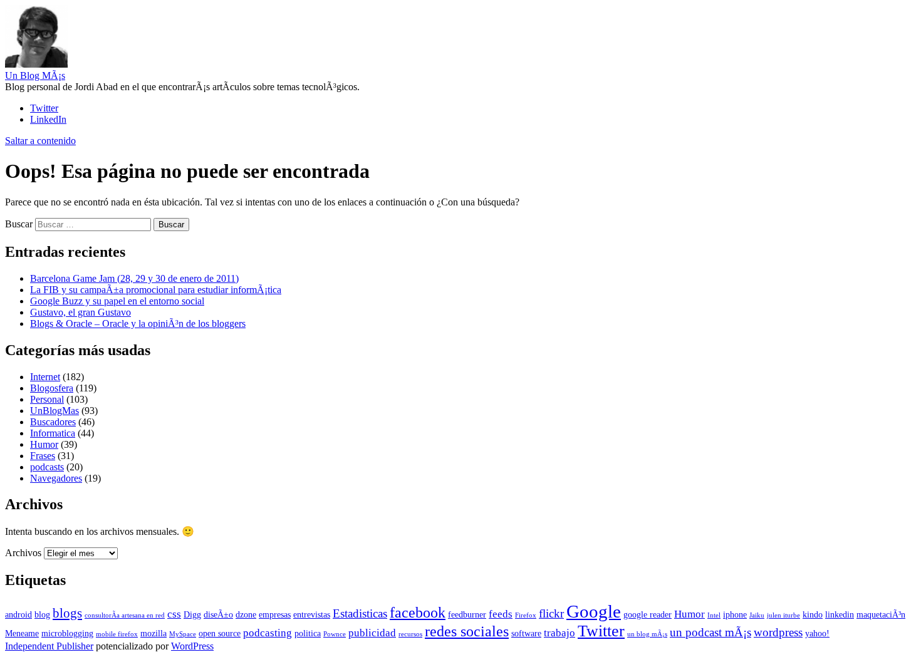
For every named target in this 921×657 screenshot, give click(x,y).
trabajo (559, 633)
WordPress (192, 646)
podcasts (47, 467)
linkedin (839, 614)
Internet (45, 376)
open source (220, 633)
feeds (501, 614)
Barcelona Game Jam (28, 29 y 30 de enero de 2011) (134, 278)
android (18, 614)
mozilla (153, 633)
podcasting (267, 633)
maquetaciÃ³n (880, 614)
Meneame (22, 633)
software (526, 633)
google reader (647, 614)
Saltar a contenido (40, 140)
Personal (47, 399)
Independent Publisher (49, 646)
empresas (275, 614)
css (174, 614)
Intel (714, 615)
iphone (735, 614)
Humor (44, 444)
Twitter (601, 631)
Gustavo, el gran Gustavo (80, 312)
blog (42, 614)
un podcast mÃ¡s (710, 632)
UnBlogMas (54, 410)
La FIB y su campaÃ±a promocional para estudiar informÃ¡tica (155, 289)
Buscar (19, 224)
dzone (246, 614)
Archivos (23, 552)
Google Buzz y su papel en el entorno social (117, 301)
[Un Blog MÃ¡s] (36, 64)
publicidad (372, 633)
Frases (42, 455)
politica (307, 633)
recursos (410, 634)
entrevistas (311, 614)
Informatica (52, 433)
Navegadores (56, 478)
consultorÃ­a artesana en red (125, 615)
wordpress (778, 632)
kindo (813, 614)
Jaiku (756, 615)
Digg (192, 614)
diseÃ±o (218, 614)
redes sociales (467, 631)
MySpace (182, 634)
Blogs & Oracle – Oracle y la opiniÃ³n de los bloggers (138, 323)
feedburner (467, 614)
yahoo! (817, 633)
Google (593, 611)
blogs (67, 613)
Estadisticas (360, 613)
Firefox (525, 615)
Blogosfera (51, 388)
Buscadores (53, 421)
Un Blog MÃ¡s (35, 75)
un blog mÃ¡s (647, 634)
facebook (417, 612)
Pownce (334, 634)
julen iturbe (783, 615)
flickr (551, 613)
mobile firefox (117, 634)
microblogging (67, 633)
